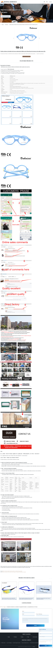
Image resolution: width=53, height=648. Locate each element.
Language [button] (50, 1)
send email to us (27, 56)
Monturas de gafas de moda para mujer (24, 567)
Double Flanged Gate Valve (16, 642)
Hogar (3, 24)
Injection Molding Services (25, 642)
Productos (6, 24)
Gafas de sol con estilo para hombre (33, 566)
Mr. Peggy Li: (4, 606)
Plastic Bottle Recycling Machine (34, 642)
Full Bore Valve (3, 642)
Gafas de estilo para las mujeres (9, 566)
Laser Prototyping (9, 642)
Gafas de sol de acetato (17, 566)
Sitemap (34, 646)
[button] (44, 1)
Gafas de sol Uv (16, 567)
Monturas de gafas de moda (42, 566)
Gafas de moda (6, 567)
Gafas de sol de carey (11, 567)
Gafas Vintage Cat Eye (24, 566)
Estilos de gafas (3, 566)
